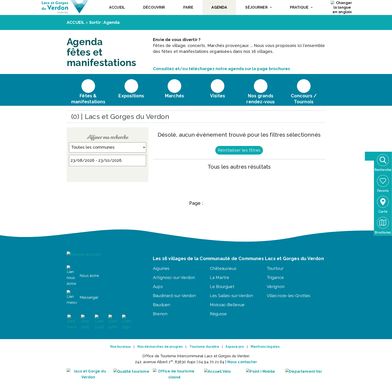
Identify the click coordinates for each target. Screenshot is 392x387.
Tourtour (275, 268)
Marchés (174, 96)
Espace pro (235, 346)
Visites (217, 96)
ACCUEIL (117, 7)
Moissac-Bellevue (227, 304)
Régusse (218, 313)
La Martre (219, 277)
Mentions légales (265, 346)
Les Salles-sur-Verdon (231, 295)
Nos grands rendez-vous (260, 98)
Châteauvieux (223, 268)
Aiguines (161, 268)
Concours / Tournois (304, 98)
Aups (158, 286)
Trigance (275, 277)
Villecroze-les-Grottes (289, 295)
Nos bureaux (120, 346)
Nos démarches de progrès (160, 346)
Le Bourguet (222, 286)
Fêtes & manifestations (88, 98)
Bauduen (161, 304)
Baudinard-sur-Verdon (174, 295)
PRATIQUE (299, 7)
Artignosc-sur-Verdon (174, 277)
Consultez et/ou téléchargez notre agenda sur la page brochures (221, 68)
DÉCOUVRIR (154, 7)
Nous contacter (242, 362)
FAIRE (188, 7)
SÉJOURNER (256, 7)
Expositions (131, 96)
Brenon (160, 313)
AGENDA (219, 7)
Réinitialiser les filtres (239, 150)
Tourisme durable (204, 346)
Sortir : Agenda (104, 22)
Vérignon (275, 286)
